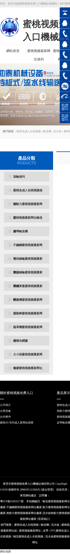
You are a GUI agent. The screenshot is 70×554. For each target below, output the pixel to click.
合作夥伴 (5, 416)
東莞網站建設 (28, 495)
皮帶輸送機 (20, 231)
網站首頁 (12, 51)
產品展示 (63, 393)
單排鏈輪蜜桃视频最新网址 (27, 261)
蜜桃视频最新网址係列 (38, 55)
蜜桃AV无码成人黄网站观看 (16, 422)
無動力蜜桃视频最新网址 (27, 206)
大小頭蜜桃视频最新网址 (27, 357)
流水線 (57, 131)
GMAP (35, 489)
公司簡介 (5, 405)
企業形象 (5, 410)
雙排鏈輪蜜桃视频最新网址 (27, 275)
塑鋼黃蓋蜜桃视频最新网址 (27, 288)
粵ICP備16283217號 (12, 501)
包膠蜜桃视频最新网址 (27, 368)
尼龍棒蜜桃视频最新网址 (27, 316)
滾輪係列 (19, 176)
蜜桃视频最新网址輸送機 (27, 220)
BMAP (25, 489)
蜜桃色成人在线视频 (28, 131)
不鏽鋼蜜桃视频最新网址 (27, 247)
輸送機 (47, 131)
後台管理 (47, 489)
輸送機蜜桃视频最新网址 (27, 302)
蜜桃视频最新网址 (30, 530)
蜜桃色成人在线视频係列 (27, 193)
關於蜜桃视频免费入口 (16, 393)
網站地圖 (5, 551)
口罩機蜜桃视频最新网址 (27, 329)
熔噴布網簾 (20, 340)
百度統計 (43, 518)
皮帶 (45, 530)
